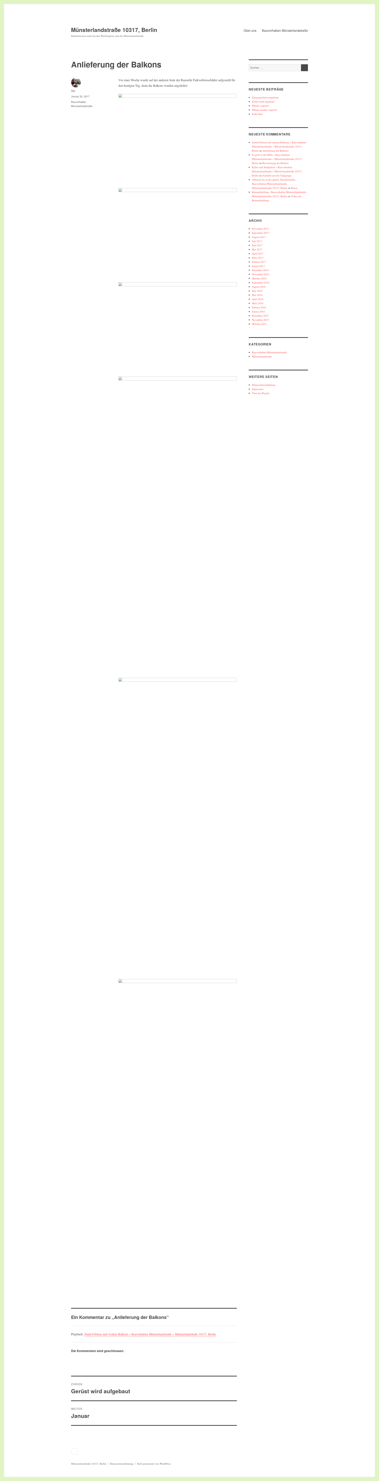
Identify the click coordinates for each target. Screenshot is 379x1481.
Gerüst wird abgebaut (263, 101)
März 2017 (258, 257)
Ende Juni (257, 114)
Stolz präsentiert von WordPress (154, 1463)
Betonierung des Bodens (275, 163)
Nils (73, 91)
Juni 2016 (257, 291)
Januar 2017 (258, 266)
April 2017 (258, 253)
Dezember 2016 (260, 270)
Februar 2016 (259, 307)
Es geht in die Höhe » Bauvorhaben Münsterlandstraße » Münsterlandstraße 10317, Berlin (277, 159)
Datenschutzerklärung (263, 385)
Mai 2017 (257, 249)
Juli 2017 (257, 241)
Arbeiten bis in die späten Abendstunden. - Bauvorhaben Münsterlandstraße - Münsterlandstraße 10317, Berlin (274, 184)
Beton (294, 188)
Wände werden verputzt (264, 110)
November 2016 (260, 274)
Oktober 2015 (259, 324)
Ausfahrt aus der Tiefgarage (277, 175)
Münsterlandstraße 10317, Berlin (114, 30)
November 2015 (260, 320)
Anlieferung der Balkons (275, 150)
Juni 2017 (257, 245)
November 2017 (260, 228)
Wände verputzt (260, 105)
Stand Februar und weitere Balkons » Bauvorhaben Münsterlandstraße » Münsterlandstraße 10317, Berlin (150, 1334)
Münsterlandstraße (262, 356)
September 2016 (260, 282)
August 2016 (259, 286)
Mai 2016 (257, 295)
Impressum (257, 389)
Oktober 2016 (259, 278)
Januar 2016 (258, 311)
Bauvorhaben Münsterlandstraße (285, 30)
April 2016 (258, 299)
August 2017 (259, 237)
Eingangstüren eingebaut (265, 97)
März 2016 (258, 303)
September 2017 (260, 233)
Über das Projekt (260, 393)
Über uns (250, 30)
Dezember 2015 (260, 315)
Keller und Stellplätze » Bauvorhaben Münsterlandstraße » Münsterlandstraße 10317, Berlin (277, 171)
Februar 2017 (259, 262)
